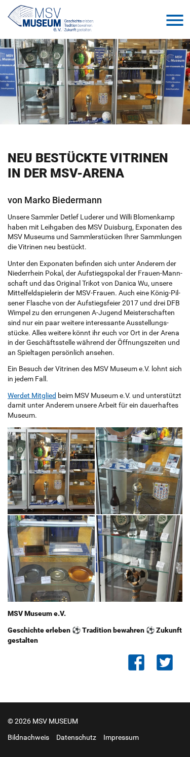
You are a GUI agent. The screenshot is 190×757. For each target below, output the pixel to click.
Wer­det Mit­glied (32, 395)
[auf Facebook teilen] (140, 662)
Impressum (121, 737)
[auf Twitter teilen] (168, 662)
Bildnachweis (28, 737)
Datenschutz (76, 737)
